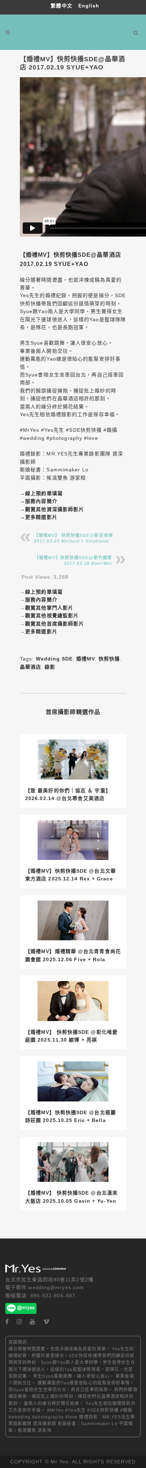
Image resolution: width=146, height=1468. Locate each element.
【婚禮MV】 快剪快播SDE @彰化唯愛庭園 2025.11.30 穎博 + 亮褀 (71, 1036)
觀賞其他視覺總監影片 (52, 615)
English (89, 5)
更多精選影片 (41, 517)
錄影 (50, 667)
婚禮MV (85, 659)
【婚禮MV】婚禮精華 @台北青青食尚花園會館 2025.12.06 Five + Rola (73, 955)
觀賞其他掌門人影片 (49, 608)
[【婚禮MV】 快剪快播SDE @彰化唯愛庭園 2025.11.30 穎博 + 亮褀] (73, 1001)
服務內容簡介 (41, 501)
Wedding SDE (54, 659)
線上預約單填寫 (44, 493)
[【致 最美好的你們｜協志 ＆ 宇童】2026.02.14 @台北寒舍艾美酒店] (73, 759)
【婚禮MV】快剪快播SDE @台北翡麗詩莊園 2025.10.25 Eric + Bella (70, 1116)
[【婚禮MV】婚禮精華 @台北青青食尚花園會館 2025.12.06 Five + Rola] (73, 921)
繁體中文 (62, 5)
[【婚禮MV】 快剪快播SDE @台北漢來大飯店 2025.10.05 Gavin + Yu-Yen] (73, 1162)
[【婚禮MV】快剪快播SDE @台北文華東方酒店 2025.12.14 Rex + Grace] (73, 840)
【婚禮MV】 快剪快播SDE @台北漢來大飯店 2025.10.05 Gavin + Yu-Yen (71, 1196)
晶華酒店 (30, 667)
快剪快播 (109, 659)
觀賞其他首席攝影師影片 (54, 624)
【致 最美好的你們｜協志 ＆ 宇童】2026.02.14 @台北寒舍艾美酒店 (68, 794)
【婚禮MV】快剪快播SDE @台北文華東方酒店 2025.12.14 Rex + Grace (70, 875)
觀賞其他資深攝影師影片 (54, 509)
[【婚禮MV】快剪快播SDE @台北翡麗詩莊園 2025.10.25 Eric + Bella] (73, 1081)
